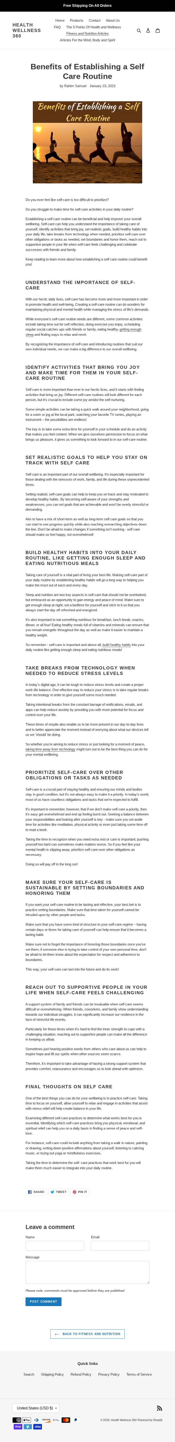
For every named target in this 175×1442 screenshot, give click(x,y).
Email (95, 1237)
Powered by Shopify (150, 1420)
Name (30, 1237)
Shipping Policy (52, 1374)
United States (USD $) (35, 1408)
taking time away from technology (50, 749)
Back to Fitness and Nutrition (91, 1334)
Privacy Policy (109, 1374)
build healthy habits (117, 645)
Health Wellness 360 (27, 30)
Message (32, 1257)
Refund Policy (81, 1374)
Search (28, 1374)
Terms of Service (139, 1374)
